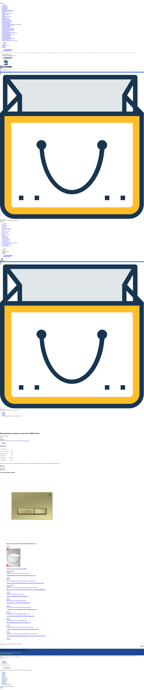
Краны (3, 12)
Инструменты (5, 8)
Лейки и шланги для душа (7, 13)
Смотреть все (4, 5)
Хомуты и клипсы (5, 39)
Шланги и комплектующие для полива (9, 40)
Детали (3, 443)
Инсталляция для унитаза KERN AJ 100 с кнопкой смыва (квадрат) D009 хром (26, 589)
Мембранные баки (5, 18)
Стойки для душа (5, 31)
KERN (14, 440)
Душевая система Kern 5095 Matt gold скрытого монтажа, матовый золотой (25, 583)
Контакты (4, 47)
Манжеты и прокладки (6, 16)
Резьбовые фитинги (6, 27)
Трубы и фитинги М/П (6, 37)
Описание (4, 442)
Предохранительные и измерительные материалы (11, 24)
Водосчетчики (5, 7)
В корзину (9, 572)
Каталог (3, 412)
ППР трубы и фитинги (6, 23)
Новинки (4, 17)
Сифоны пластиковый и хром (8, 29)
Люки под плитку (5, 14)
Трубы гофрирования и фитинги (8, 38)
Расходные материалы (6, 26)
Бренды (3, 44)
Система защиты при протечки (8, 28)
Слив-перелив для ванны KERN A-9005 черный (18, 602)
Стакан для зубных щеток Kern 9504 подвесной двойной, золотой (23, 629)
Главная (3, 411)
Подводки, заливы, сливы (7, 21)
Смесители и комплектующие (8, 30)
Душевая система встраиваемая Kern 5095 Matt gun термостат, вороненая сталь (26, 635)
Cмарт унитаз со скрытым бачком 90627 (17, 568)
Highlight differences (7, 668)
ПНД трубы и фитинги (6, 20)
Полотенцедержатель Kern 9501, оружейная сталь (19, 622)
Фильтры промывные (6, 33)
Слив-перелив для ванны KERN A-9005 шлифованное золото (22, 609)
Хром (4, 469)
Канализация (4, 9)
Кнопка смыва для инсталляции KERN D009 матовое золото (21, 543)
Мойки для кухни (5, 19)
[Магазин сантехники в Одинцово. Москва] (1, 2)
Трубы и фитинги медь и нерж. (8, 34)
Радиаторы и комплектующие (8, 25)
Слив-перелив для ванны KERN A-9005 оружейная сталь (21, 616)
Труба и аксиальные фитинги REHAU (9, 32)
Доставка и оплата (5, 45)
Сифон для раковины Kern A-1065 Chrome (17, 596)
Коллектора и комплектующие (8, 10)
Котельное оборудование (7, 11)
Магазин (4, 46)
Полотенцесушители (6, 22)
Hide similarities (6, 667)
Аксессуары (4, 6)
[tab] (73, 442)
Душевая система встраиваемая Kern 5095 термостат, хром (21, 575)
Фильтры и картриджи (6, 35)
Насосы (3, 15)
